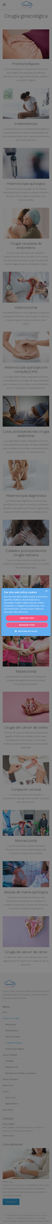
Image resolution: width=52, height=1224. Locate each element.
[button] (26, 631)
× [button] (46, 591)
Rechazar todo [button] (27, 625)
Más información (21, 612)
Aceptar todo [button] (27, 618)
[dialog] (26, 612)
